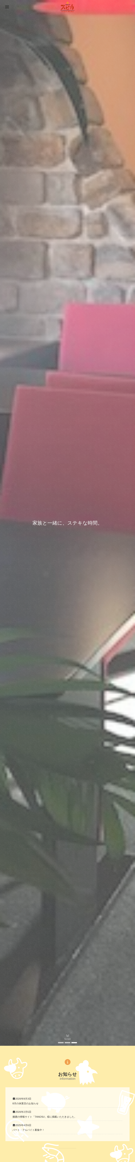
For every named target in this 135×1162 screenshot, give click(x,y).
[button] (60, 1042)
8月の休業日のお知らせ (25, 1103)
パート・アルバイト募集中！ (28, 1130)
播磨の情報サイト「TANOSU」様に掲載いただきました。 (44, 1116)
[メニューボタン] (7, 7)
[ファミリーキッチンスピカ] (67, 7)
